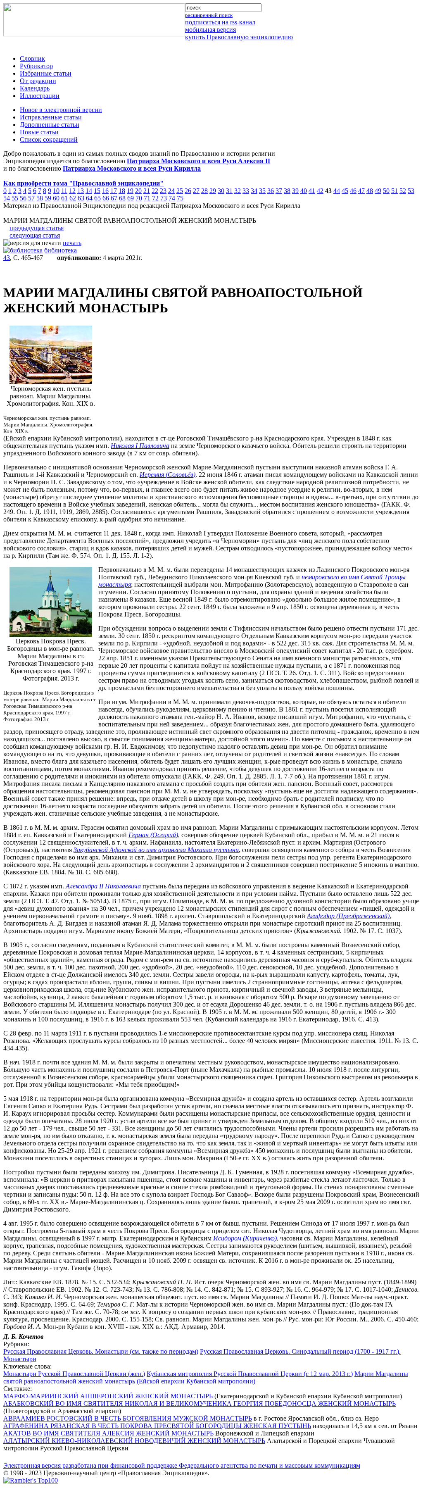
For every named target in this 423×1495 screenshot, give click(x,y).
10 (56, 190)
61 (64, 198)
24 (171, 190)
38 (287, 190)
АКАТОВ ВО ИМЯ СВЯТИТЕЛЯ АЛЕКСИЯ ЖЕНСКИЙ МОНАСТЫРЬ (108, 1433)
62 (72, 198)
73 (163, 198)
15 (97, 190)
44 (336, 190)
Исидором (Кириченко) (245, 1238)
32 (237, 190)
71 (147, 198)
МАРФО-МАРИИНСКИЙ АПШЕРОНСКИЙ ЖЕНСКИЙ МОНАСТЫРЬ (108, 1396)
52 (402, 190)
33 (245, 190)
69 (130, 198)
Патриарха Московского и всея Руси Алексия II (198, 160)
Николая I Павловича (140, 445)
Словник (32, 58)
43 (6, 257)
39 (295, 190)
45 (345, 190)
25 (179, 190)
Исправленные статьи (51, 117)
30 (221, 190)
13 (80, 190)
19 (130, 190)
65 (97, 198)
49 (378, 190)
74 (172, 198)
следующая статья (35, 235)
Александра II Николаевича (103, 886)
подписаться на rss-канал (220, 22)
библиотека (60, 250)
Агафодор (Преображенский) (348, 915)
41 (312, 190)
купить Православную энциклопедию (239, 36)
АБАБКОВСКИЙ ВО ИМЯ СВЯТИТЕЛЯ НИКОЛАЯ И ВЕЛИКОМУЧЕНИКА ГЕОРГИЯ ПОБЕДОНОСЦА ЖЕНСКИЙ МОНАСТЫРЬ (199, 1403)
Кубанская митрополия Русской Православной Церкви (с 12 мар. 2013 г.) (250, 1373)
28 (204, 190)
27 (196, 190)
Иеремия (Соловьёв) (167, 474)
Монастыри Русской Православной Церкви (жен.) (74, 1373)
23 (163, 190)
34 (254, 190)
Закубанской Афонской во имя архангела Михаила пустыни (156, 849)
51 (394, 190)
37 (279, 190)
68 (122, 198)
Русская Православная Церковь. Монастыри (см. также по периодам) (100, 1351)
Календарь (35, 88)
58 (39, 198)
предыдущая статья (37, 227)
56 (23, 198)
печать (72, 242)
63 (81, 198)
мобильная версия (210, 29)
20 (138, 190)
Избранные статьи (45, 73)
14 (89, 190)
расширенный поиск (209, 15)
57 (31, 198)
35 (262, 190)
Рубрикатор (36, 65)
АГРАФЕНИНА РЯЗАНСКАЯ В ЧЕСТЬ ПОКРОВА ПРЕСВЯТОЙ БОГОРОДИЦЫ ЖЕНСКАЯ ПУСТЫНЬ (157, 1425)
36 (270, 190)
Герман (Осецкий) (153, 834)
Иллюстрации (39, 95)
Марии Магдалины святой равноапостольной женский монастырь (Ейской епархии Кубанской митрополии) (205, 1377)
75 (180, 198)
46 (353, 190)
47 (361, 190)
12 (72, 190)
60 (56, 198)
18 (122, 190)
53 (411, 190)
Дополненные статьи (49, 124)
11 (64, 190)
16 (105, 190)
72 (155, 198)
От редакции (38, 80)
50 (386, 190)
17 (113, 190)
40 (303, 190)
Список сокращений (49, 139)
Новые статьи (39, 132)
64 (89, 198)
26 (188, 190)
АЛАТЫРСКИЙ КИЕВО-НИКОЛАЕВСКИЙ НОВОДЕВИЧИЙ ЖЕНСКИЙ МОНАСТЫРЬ (134, 1440)
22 (155, 190)
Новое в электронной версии (61, 109)
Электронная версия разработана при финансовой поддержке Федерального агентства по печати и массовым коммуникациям (181, 1465)
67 (114, 198)
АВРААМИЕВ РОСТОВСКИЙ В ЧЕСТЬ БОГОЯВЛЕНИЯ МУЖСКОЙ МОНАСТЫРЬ (127, 1418)
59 (48, 198)
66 (105, 198)
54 (6, 198)
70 (138, 198)
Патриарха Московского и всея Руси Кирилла (132, 168)
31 (229, 190)
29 (212, 190)
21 (146, 190)
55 (15, 198)
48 (369, 190)
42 (320, 190)
